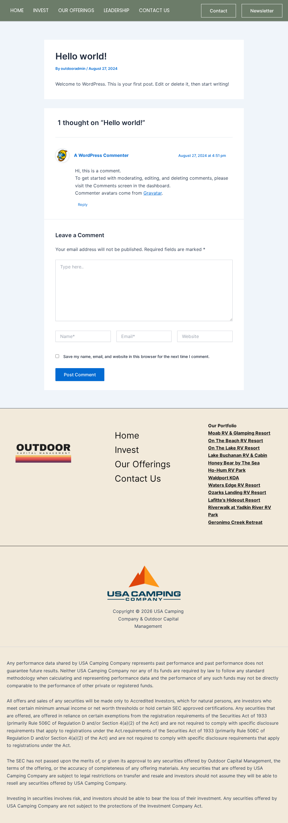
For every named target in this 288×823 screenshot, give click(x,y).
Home (17, 10)
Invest (41, 10)
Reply (82, 204)
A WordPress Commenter (101, 155)
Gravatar (152, 193)
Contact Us (154, 10)
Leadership (116, 10)
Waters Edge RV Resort (234, 485)
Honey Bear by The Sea (234, 463)
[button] (218, 10)
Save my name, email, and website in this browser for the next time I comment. (136, 356)
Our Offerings (76, 10)
